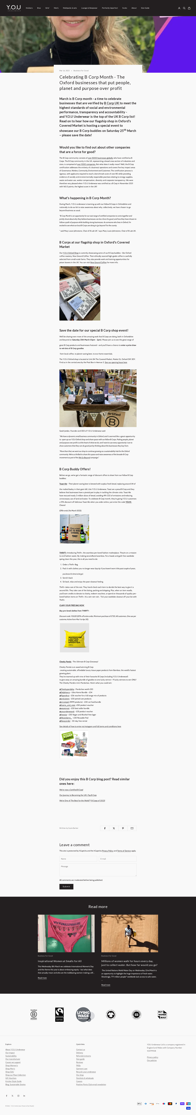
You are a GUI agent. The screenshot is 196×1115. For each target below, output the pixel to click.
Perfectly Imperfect (110, 8)
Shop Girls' (9, 1072)
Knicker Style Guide (13, 1081)
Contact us (80, 1049)
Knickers (29, 8)
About (134, 8)
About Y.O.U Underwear (15, 1049)
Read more (42, 978)
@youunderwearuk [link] (66, 711)
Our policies (152, 1060)
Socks (124, 8)
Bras (39, 8)
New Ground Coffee (98, 262)
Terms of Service (124, 851)
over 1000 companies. (86, 164)
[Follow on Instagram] (18, 1096)
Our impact (10, 1053)
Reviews (79, 1062)
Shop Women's (11, 1065)
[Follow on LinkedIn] (24, 1096)
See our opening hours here (116, 362)
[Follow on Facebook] (6, 1096)
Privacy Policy (107, 851)
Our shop (80, 1075)
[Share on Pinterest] (123, 828)
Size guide (80, 1059)
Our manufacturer (12, 1059)
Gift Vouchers (10, 1078)
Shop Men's (10, 1069)
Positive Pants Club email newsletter (91, 1084)
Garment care (81, 1069)
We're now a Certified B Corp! (71, 790)
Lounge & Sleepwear (89, 8)
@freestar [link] (63, 715)
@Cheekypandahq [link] (66, 689)
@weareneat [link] (64, 708)
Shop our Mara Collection (15, 1075)
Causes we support (13, 1062)
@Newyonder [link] (64, 721)
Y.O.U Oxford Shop (70, 253)
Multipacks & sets (70, 8)
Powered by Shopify (28, 1106)
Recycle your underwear (86, 1072)
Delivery (79, 1053)
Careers (79, 1081)
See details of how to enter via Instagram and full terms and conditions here (90, 726)
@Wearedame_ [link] (65, 718)
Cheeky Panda (65, 661)
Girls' (47, 8)
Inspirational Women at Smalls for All (60, 961)
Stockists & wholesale (85, 1078)
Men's (56, 8)
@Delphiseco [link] (64, 692)
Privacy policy (152, 1057)
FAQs (78, 1065)
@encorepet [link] (64, 702)
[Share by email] (132, 828)
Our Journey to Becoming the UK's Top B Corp (78, 795)
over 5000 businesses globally (100, 158)
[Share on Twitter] (113, 828)
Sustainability (11, 1056)
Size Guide (145, 8)
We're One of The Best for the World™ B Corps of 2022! (82, 800)
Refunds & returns (83, 1056)
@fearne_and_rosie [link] (67, 705)
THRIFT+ (63, 553)
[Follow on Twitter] (12, 1096)
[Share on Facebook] (104, 828)
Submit (66, 886)
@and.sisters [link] (64, 699)
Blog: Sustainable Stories (15, 1084)
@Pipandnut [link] (64, 695)
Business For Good (81, 71)
